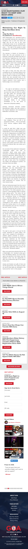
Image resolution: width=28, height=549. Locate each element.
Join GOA (24, 2)
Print (22, 17)
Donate (14, 510)
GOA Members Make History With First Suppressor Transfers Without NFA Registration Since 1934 (13, 340)
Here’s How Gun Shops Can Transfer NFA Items (13, 326)
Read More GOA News (14, 366)
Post (10, 17)
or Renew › (24, 5)
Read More (7, 291)
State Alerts (5, 297)
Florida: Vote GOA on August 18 (13, 312)
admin (9, 21)
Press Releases (14, 500)
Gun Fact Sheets (14, 516)
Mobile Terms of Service (10, 544)
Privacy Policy (14, 520)
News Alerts (14, 508)
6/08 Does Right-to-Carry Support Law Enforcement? (12, 377)
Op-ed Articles (4, 9)
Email (16, 17)
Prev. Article (5, 277)
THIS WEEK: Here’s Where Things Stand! (12, 286)
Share (4, 17)
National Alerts (5, 283)
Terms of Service (14, 518)
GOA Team (14, 498)
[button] (5, 488)
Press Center (5, 336)
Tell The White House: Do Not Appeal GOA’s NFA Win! (13, 355)
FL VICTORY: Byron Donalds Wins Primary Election (13, 299)
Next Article (22, 277)
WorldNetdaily (17, 35)
